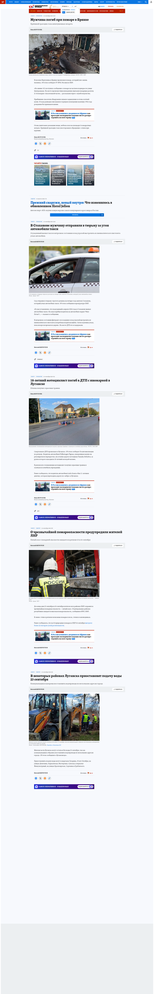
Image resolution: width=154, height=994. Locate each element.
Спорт (105, 2)
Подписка (120, 6)
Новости (40, 11)
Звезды (71, 2)
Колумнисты (114, 2)
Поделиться (118, 29)
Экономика (56, 2)
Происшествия (126, 2)
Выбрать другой (71, 12)
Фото (11, 2)
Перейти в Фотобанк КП (54, 752)
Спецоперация (26, 2)
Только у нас (48, 11)
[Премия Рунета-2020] (53, 6)
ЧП (38, 152)
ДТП (38, 516)
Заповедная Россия (96, 11)
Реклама (110, 6)
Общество (46, 2)
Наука (99, 2)
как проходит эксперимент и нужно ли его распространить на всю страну (71, 118)
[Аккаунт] (151, 2)
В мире (64, 2)
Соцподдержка (89, 2)
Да (63, 12)
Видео (17, 2)
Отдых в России (84, 11)
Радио (102, 6)
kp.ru (91, 140)
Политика (37, 2)
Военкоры (56, 11)
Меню (3, 2)
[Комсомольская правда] (38, 6)
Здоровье (79, 2)
